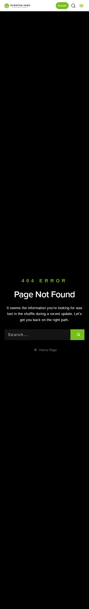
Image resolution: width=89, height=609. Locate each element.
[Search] (77, 334)
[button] (81, 5)
